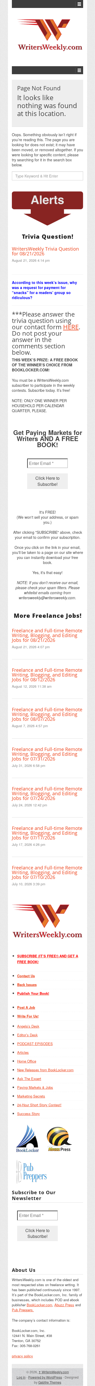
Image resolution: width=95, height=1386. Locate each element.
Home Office (26, 1061)
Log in (21, 1377)
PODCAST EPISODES (35, 1043)
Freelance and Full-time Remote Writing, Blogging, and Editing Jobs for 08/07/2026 (47, 714)
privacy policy (22, 1355)
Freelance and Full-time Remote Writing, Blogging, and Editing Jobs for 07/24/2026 (47, 793)
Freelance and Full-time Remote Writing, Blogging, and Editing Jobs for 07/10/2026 (47, 872)
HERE (71, 326)
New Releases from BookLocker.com (45, 1069)
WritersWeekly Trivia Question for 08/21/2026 (45, 251)
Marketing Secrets (31, 1096)
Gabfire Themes (49, 1382)
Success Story (28, 1113)
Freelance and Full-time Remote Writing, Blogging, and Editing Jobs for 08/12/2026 (47, 675)
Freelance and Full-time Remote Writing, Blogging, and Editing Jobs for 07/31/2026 (47, 754)
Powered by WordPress (45, 1377)
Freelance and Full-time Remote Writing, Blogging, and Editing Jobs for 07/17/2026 (47, 833)
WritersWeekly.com (54, 1372)
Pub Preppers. (23, 1309)
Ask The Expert (29, 1078)
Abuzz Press (64, 1304)
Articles (23, 1052)
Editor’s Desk (27, 1034)
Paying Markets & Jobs (35, 1087)
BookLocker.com (39, 1304)
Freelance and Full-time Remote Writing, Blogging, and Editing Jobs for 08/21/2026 (47, 635)
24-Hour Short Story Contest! (39, 1104)
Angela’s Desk (28, 1026)
